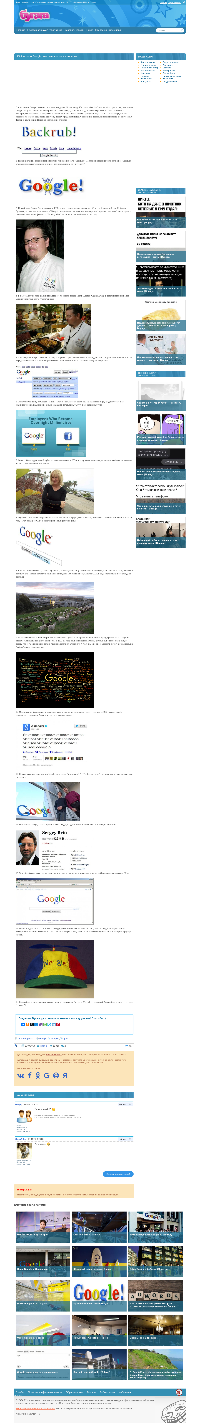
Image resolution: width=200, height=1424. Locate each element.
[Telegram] (54, 1024)
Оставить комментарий (118, 1174)
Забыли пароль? (28, 2)
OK (74, 2)
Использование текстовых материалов (35, 1408)
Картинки (145, 73)
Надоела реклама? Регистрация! (44, 30)
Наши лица (146, 78)
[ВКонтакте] (23, 1024)
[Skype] (49, 1024)
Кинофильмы (169, 70)
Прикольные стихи (172, 76)
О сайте (20, 1392)
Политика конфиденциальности (45, 1392)
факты (67, 1038)
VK (67, 2)
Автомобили (169, 73)
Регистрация (41, 2)
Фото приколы (148, 62)
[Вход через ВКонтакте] (22, 1077)
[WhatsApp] (45, 1024)
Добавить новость (74, 30)
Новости (145, 76)
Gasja (18, 1104)
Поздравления (170, 81)
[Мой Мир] (36, 1024)
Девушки (167, 67)
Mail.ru (86, 2)
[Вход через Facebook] (31, 1077)
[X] (32, 1024)
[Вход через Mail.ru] (57, 1077)
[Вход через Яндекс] (66, 1077)
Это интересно (25, 1038)
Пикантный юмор (149, 67)
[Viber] (40, 1024)
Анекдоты (167, 65)
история (55, 1038)
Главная (20, 30)
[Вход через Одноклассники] (39, 1077)
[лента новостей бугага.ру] (184, 3)
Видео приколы (170, 62)
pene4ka (43, 1046)
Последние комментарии (108, 30)
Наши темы (168, 78)
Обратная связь (174, 3)
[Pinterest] (58, 1024)
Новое (89, 30)
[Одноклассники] (27, 1024)
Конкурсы (145, 81)
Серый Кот (20, 1139)
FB (71, 2)
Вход (18, 2)
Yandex (93, 2)
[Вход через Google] (48, 1077)
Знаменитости (148, 70)
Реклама (163, 3)
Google (43, 1038)
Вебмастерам (107, 1392)
